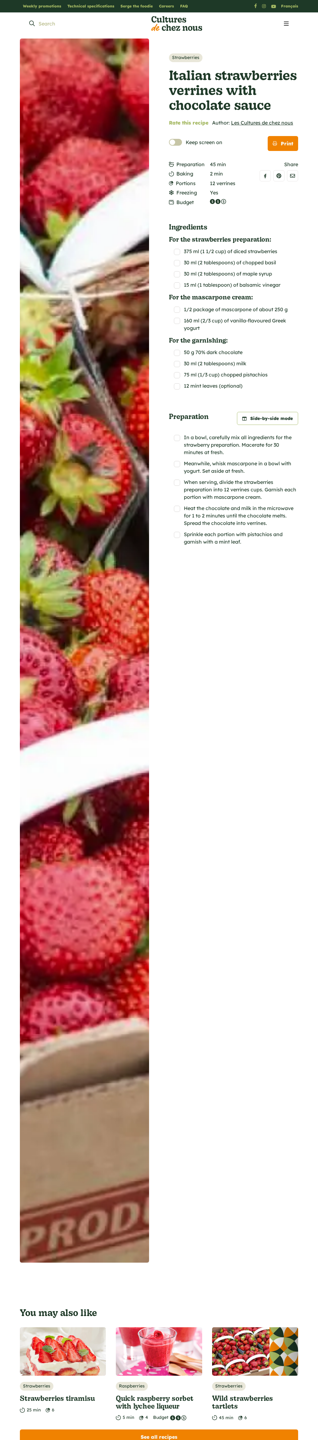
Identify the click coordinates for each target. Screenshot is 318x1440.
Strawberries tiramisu (57, 1398)
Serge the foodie (136, 6)
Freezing (186, 192)
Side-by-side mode (271, 418)
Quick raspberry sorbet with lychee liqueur (154, 1401)
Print (287, 143)
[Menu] (286, 24)
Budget (185, 202)
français (289, 6)
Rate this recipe (188, 123)
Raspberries (132, 1386)
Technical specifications (90, 6)
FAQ (184, 6)
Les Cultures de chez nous (262, 123)
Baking (184, 174)
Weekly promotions (42, 6)
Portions (186, 183)
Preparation (190, 164)
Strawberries (185, 57)
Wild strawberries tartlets (242, 1401)
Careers (166, 6)
